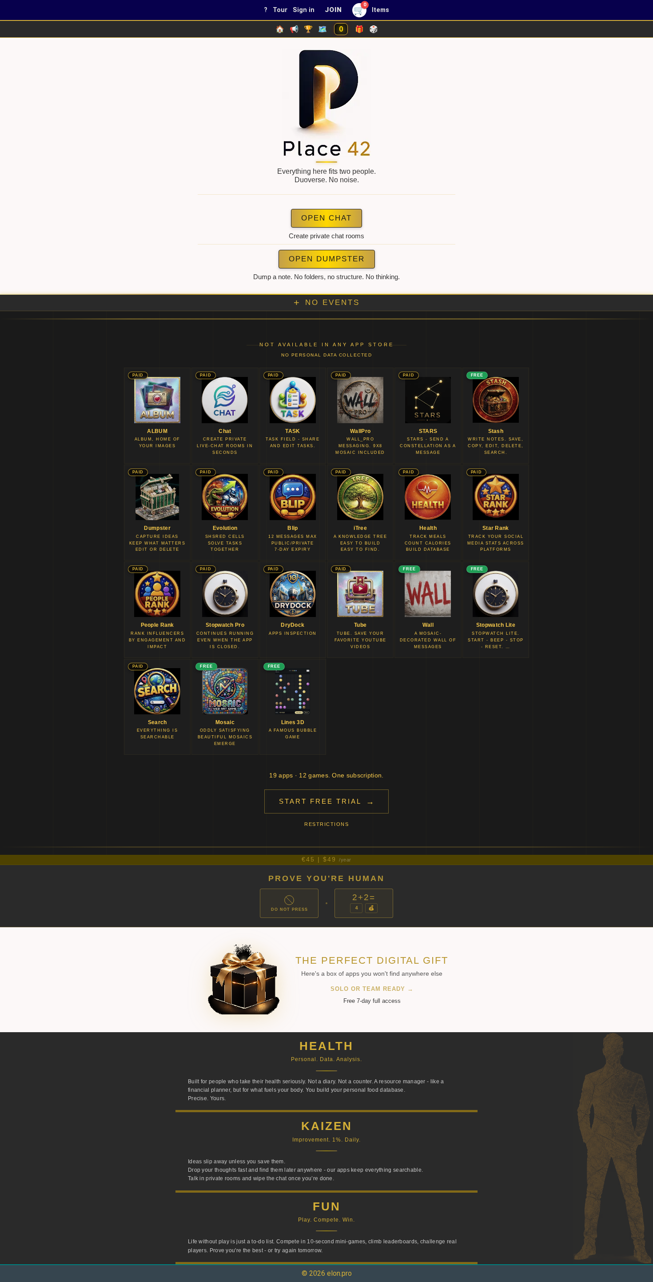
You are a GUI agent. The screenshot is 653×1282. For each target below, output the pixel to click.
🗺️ (322, 29)
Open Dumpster (327, 259)
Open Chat (326, 218)
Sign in (304, 10)
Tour (280, 10)
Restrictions (326, 824)
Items (380, 10)
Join (333, 10)
